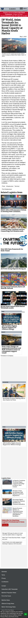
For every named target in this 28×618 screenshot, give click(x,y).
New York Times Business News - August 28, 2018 (13, 538)
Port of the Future (6, 596)
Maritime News (6, 600)
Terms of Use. (15, 616)
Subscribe (5, 525)
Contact (4, 586)
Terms (3, 575)
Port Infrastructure (7, 189)
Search (13, 9)
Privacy (4, 578)
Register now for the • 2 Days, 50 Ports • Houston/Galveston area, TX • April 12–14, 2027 (14, 14)
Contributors (5, 582)
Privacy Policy (4, 616)
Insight (3, 332)
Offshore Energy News (8, 603)
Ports (3, 186)
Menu (25, 8)
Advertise (4, 571)
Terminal (17, 186)
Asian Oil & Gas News (8, 610)
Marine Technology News (9, 607)
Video (3, 311)
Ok (25, 614)
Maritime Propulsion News (9, 592)
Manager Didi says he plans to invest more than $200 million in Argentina (12, 534)
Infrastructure (9, 186)
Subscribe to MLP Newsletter (10, 589)
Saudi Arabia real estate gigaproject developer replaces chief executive (12, 543)
